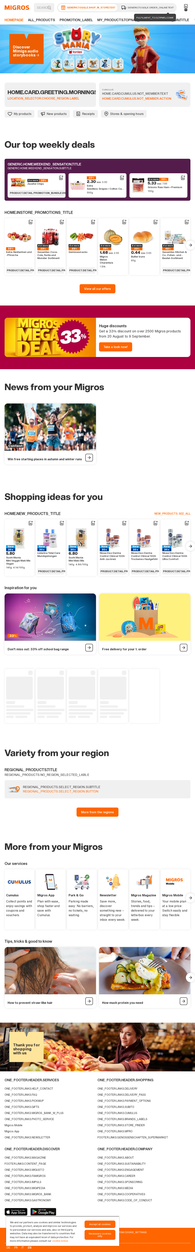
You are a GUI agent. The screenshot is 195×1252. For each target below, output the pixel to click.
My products (22, 113)
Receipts (88, 113)
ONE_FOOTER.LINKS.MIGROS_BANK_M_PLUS (34, 1113)
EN (29, 1248)
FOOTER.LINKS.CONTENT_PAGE (25, 1164)
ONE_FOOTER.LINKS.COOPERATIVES (121, 1194)
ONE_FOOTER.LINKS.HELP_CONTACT (29, 1089)
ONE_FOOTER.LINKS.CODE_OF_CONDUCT (125, 1200)
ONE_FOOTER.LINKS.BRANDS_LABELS (122, 1119)
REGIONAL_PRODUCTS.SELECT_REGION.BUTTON (60, 791)
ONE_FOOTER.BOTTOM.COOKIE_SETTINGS (122, 1232)
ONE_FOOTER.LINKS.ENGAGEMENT (121, 1170)
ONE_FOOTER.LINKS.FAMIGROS (25, 1176)
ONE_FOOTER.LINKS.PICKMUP (24, 1101)
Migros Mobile (13, 1125)
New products (57, 113)
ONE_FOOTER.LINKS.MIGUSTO (24, 1170)
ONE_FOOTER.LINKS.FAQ (21, 1095)
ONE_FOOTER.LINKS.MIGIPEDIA (25, 1188)
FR (16, 1248)
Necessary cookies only (100, 1235)
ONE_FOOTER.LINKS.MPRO (115, 1131)
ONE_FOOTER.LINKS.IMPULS (23, 1182)
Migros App (12, 1131)
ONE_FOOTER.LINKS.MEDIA (115, 1188)
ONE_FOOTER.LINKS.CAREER (116, 1176)
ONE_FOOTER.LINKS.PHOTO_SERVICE (29, 1119)
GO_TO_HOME (17, 8)
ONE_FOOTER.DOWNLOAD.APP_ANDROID (43, 1212)
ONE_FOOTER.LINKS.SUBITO (116, 1107)
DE (8, 1248)
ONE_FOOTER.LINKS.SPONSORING (120, 1182)
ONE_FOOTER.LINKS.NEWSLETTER (27, 1137)
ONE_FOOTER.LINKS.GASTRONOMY (28, 1200)
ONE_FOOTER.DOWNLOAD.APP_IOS (16, 1212)
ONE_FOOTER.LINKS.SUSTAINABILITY (122, 1164)
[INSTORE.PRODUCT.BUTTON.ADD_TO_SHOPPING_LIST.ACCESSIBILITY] (61, 178)
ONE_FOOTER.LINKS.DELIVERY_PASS (122, 1095)
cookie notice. (60, 1241)
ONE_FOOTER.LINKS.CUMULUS (117, 1113)
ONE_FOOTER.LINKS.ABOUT (116, 1158)
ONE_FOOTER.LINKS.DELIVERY (117, 1089)
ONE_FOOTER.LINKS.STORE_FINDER (121, 1125)
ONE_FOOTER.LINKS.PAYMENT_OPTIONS (124, 1101)
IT (23, 1248)
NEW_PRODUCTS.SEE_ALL (172, 513)
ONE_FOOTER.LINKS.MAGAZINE (25, 1158)
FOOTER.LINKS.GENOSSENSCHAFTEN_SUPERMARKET (133, 1137)
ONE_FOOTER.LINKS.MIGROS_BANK (28, 1194)
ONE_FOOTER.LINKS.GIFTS (22, 1107)
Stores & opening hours (127, 113)
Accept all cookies (100, 1224)
